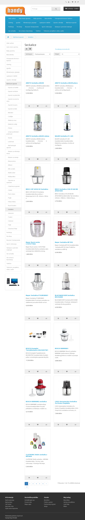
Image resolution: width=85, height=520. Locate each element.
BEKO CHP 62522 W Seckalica (37, 189)
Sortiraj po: (29, 54)
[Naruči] (78, 2)
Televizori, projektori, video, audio (54, 31)
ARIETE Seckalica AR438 (35, 83)
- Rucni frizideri (11, 205)
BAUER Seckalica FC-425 (64, 136)
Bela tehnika (48, 18)
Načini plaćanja (9, 500)
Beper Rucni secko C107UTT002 (33, 243)
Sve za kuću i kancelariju (26, 31)
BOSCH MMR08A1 (61, 348)
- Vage (9, 225)
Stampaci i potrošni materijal (63, 27)
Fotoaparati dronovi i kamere (63, 18)
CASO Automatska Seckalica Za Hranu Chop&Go (66, 402)
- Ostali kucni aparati (13, 186)
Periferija (11, 27)
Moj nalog (66, 500)
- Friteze (9, 128)
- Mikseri (9, 165)
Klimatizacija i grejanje (29, 22)
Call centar (8, 504)
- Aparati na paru (12, 105)
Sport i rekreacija (47, 27)
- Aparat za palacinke (13, 95)
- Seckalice (10, 209)
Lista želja (66, 504)
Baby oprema (37, 18)
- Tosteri (9, 217)
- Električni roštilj (12, 124)
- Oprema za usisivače (11, 181)
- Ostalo (9, 190)
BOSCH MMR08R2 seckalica (36, 401)
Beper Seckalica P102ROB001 (37, 295)
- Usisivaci (10, 221)
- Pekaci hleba (11, 202)
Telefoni (38, 31)
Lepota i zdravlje (58, 22)
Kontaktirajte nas (30, 500)
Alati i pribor (12, 18)
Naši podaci (8, 502)
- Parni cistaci (11, 194)
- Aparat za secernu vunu (13, 100)
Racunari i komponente (32, 27)
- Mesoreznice (11, 161)
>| (26, 487)
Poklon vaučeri (48, 502)
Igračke (18, 22)
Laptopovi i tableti (44, 22)
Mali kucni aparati (71, 22)
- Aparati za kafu (12, 109)
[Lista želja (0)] (72, 2)
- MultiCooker (11, 173)
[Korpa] (75, 2)
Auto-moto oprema (24, 18)
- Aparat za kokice (12, 91)
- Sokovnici (10, 213)
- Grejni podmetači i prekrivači (13, 133)
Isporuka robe (9, 506)
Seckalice (30, 37)
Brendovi (46, 500)
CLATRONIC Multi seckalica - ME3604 (37, 455)
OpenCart (20, 516)
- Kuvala (9, 138)
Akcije (45, 506)
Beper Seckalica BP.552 (64, 242)
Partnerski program (50, 504)
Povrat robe (28, 502)
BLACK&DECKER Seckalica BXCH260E (65, 296)
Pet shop (19, 27)
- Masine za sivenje (12, 157)
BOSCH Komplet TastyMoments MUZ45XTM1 (37, 349)
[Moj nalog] (69, 2)
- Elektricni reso (11, 120)
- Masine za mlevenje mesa (13, 152)
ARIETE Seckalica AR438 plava (66, 83)
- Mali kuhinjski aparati (11, 146)
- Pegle (9, 198)
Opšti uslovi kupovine (11, 508)
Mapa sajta (28, 504)
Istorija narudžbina (69, 502)
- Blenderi (10, 113)
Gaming (10, 22)
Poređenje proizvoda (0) (62, 49)
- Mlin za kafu (11, 169)
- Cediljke (10, 116)
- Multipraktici (11, 176)
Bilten (65, 506)
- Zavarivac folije (12, 229)
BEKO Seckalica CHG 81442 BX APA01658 (66, 190)
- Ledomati (10, 142)
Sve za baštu (12, 31)
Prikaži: (57, 54)
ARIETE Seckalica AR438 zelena (37, 136)
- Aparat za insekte (12, 87)
